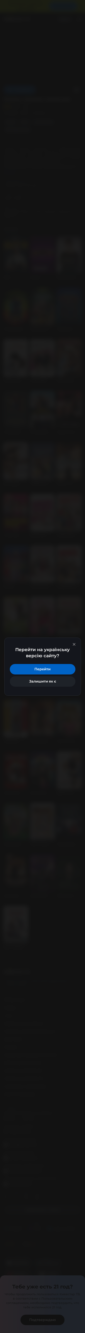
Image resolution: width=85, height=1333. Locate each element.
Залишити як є (42, 681)
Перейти (42, 669)
